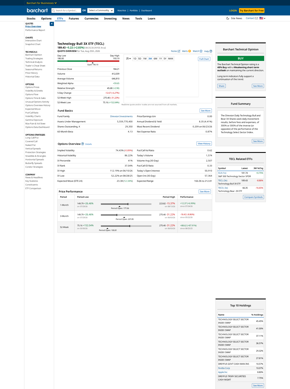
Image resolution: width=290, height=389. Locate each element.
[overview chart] (168, 81)
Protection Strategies (35, 152)
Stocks (31, 18)
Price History (31, 72)
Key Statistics (31, 180)
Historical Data (32, 76)
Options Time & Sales (35, 98)
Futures (74, 18)
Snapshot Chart (32, 44)
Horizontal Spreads (34, 159)
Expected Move (32, 108)
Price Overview (33, 26)
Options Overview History (37, 105)
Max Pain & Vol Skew (35, 123)
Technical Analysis (33, 61)
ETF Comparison (33, 188)
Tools (138, 18)
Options (46, 18)
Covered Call (31, 141)
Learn (151, 18)
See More (205, 110)
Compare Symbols (253, 197)
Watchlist (121, 10)
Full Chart (204, 58)
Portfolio (134, 10)
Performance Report (35, 30)
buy (241, 58)
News (126, 18)
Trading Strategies (34, 58)
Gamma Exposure (34, 119)
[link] (208, 51)
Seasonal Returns (33, 69)
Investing (110, 18)
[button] (262, 18)
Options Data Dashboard (37, 127)
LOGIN (233, 10)
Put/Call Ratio (31, 112)
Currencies (92, 18)
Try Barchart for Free (252, 10)
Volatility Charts (33, 116)
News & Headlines (34, 177)
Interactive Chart (33, 40)
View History (204, 143)
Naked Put (30, 145)
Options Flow (31, 94)
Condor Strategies (34, 166)
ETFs (60, 18)
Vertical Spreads (33, 148)
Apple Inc (222, 372)
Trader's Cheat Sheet (35, 65)
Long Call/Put (31, 137)
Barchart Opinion (33, 54)
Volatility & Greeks (34, 90)
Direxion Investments (121, 116)
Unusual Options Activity (37, 101)
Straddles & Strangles (35, 155)
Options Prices (32, 87)
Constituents (31, 184)
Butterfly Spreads (33, 163)
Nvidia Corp (224, 368)
